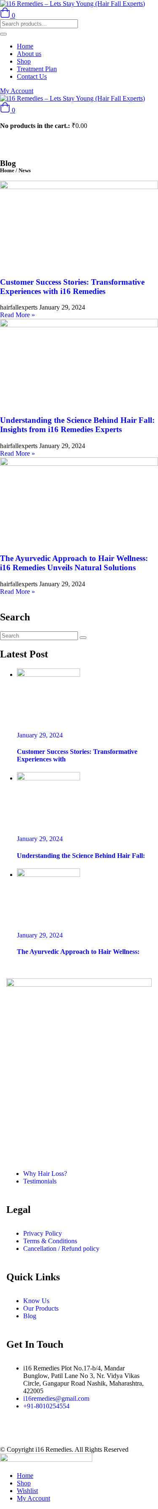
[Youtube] (56, 1433)
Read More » (17, 314)
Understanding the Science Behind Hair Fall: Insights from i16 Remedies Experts (77, 425)
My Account (16, 90)
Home (25, 46)
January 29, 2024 (40, 735)
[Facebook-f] (10, 1433)
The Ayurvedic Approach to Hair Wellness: (78, 951)
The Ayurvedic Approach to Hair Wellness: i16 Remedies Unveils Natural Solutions (74, 563)
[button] (7, 110)
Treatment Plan (37, 68)
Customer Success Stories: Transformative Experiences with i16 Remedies (72, 287)
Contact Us (32, 76)
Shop (24, 61)
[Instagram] (33, 1433)
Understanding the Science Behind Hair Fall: (81, 855)
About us (29, 53)
